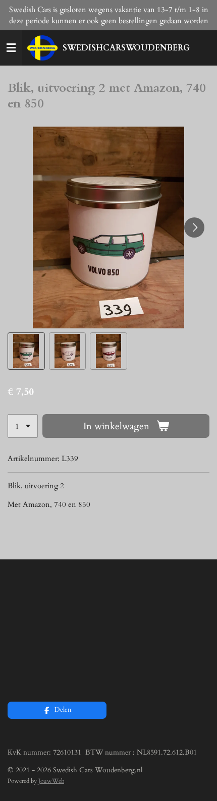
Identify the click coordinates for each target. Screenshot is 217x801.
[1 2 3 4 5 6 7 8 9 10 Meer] (23, 426)
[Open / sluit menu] (11, 48)
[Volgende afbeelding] (194, 227)
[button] (26, 351)
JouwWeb (51, 781)
